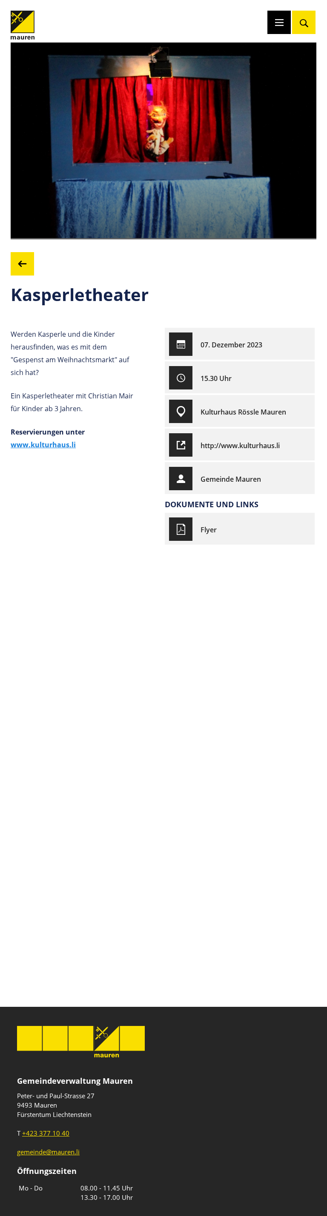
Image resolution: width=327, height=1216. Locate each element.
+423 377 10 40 (45, 1133)
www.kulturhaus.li (43, 444)
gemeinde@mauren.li (48, 1152)
